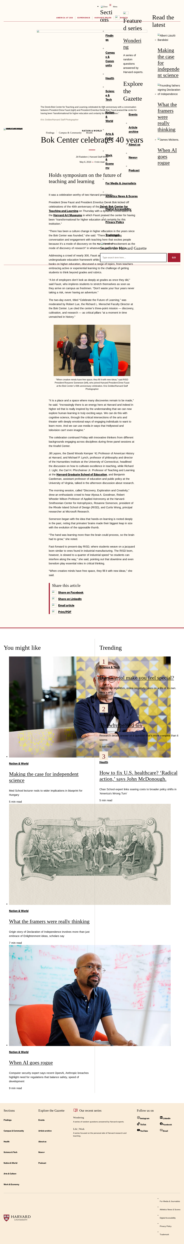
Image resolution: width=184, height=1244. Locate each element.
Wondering (78, 1117)
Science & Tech (109, 667)
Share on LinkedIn (70, 598)
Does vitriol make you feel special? (136, 678)
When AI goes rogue (167, 156)
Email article (66, 605)
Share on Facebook (71, 592)
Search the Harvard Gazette (123, 248)
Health (103, 762)
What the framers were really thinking (167, 117)
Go (174, 257)
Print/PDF (64, 611)
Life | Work (78, 1129)
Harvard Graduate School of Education (81, 474)
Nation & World (18, 763)
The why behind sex (120, 725)
